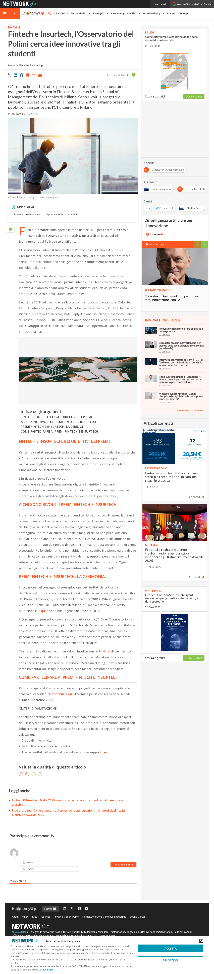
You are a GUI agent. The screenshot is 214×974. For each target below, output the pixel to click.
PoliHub (104, 651)
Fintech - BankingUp (31, 65)
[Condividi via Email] (39, 75)
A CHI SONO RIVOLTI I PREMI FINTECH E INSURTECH (59, 422)
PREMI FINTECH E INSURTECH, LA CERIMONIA (54, 427)
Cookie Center (137, 916)
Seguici (48, 908)
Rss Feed (45, 916)
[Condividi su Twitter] (9, 75)
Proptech (172, 13)
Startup (184, 13)
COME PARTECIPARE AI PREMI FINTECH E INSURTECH (59, 431)
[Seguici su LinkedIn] (65, 908)
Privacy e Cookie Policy (66, 916)
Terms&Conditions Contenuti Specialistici (104, 916)
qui (43, 611)
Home (11, 65)
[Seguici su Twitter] (72, 908)
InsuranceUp (118, 13)
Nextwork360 (19, 931)
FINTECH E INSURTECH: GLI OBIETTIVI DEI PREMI (56, 417)
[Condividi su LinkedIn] (15, 75)
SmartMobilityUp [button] (151, 13)
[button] (10, 13)
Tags (34, 916)
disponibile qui (62, 694)
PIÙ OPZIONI (170, 960)
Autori (25, 916)
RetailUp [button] (131, 13)
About (15, 916)
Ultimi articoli (61, 13)
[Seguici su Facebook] (79, 908)
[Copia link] (33, 75)
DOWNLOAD (194, 96)
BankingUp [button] (98, 13)
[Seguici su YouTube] (87, 908)
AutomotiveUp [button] (78, 13)
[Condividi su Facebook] (21, 75)
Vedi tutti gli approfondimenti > (190, 410)
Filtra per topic (156, 244)
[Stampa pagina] (27, 75)
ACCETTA (171, 948)
